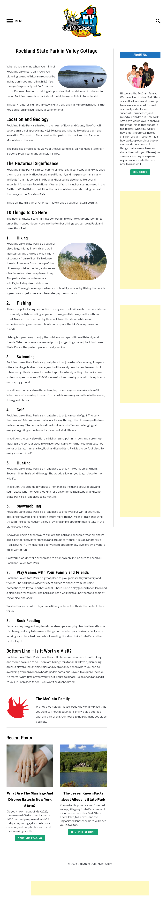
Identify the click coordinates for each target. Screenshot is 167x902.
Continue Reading (30, 838)
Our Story (140, 172)
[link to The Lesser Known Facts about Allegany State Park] (83, 766)
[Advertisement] (140, 240)
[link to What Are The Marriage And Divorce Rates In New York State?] (30, 766)
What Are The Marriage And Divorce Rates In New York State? (30, 799)
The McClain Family (53, 699)
